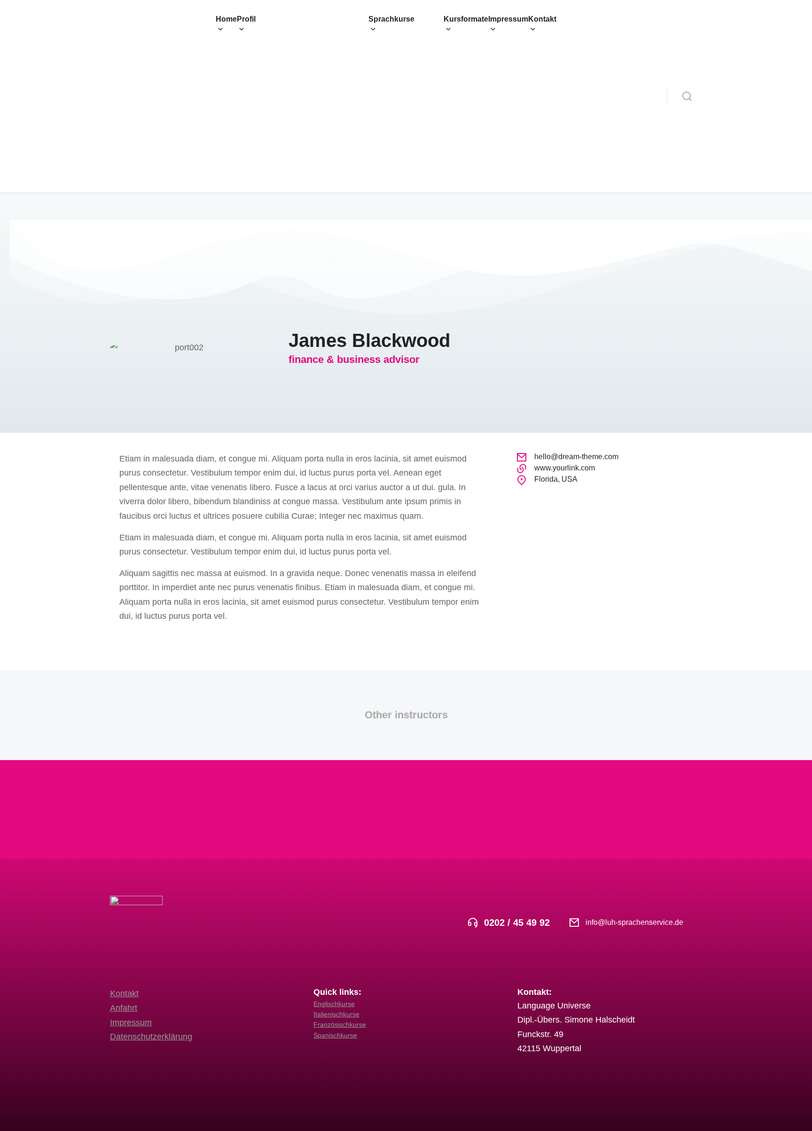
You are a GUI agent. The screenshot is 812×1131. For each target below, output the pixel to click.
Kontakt (124, 993)
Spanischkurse (335, 1035)
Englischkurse (334, 1004)
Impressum (131, 1022)
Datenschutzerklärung (151, 1036)
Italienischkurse (336, 1014)
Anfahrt (123, 1008)
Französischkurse (339, 1024)
